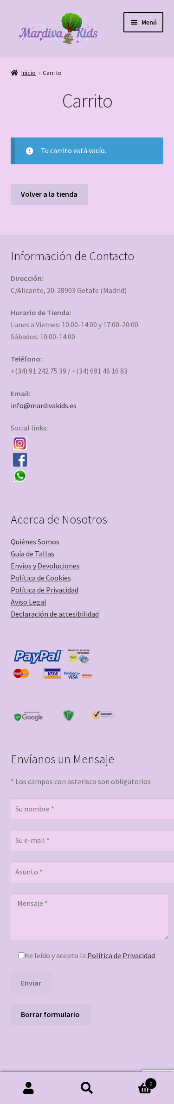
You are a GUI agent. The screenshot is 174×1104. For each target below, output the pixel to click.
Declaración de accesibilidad (55, 613)
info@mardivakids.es (44, 405)
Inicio (28, 73)
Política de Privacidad (44, 589)
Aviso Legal (28, 601)
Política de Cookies (41, 577)
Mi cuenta (29, 1088)
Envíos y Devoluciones (45, 565)
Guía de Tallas (32, 553)
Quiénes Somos (35, 541)
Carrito (134, 1080)
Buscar (87, 1088)
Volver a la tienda (49, 194)
